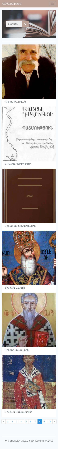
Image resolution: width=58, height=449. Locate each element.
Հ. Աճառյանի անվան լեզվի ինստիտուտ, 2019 (30, 441)
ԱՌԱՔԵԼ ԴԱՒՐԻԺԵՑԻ (18, 163)
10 (49, 421)
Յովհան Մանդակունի (18, 412)
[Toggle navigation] (52, 3)
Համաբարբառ (11, 3)
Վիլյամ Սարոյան (15, 101)
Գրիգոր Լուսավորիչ (17, 350)
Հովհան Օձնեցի (15, 288)
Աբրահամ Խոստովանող (20, 226)
